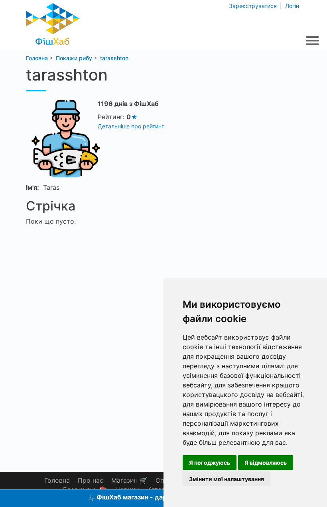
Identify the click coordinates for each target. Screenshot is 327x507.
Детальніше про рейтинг (131, 126)
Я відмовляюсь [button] (265, 462)
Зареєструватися (253, 5)
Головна (57, 480)
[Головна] (53, 21)
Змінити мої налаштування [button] (226, 479)
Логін (291, 5)
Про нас (90, 480)
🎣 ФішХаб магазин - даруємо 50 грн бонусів (158, 497)
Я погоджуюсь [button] (209, 462)
